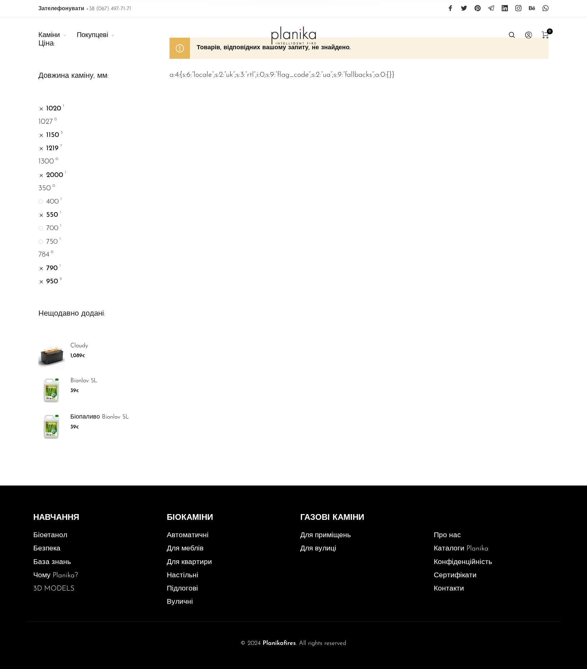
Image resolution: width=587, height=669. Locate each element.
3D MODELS (53, 588)
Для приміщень (325, 535)
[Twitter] (464, 8)
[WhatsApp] (545, 8)
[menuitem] (57, 35)
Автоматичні (188, 535)
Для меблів (185, 548)
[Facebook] (450, 8)
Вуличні (180, 601)
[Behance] (532, 8)
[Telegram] (491, 8)
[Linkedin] (505, 8)
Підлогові (182, 588)
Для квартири (189, 562)
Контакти (449, 588)
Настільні (182, 575)
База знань (52, 562)
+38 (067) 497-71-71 (84, 9)
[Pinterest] (478, 8)
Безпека (46, 548)
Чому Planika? (55, 575)
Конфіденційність (463, 562)
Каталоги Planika (461, 548)
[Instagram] (518, 8)
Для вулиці (318, 548)
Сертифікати (455, 575)
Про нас (447, 535)
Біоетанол (50, 535)
